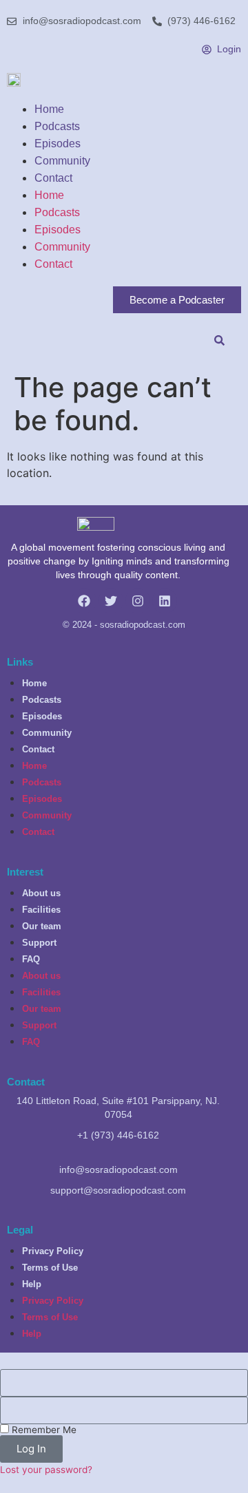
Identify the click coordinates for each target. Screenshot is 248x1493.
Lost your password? (46, 1469)
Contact (53, 178)
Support (39, 943)
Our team (41, 926)
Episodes (57, 143)
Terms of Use (50, 1267)
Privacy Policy (52, 1251)
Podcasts (57, 126)
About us (41, 893)
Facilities (41, 909)
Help (31, 1284)
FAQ (31, 959)
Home (49, 109)
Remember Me (42, 1429)
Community (62, 161)
